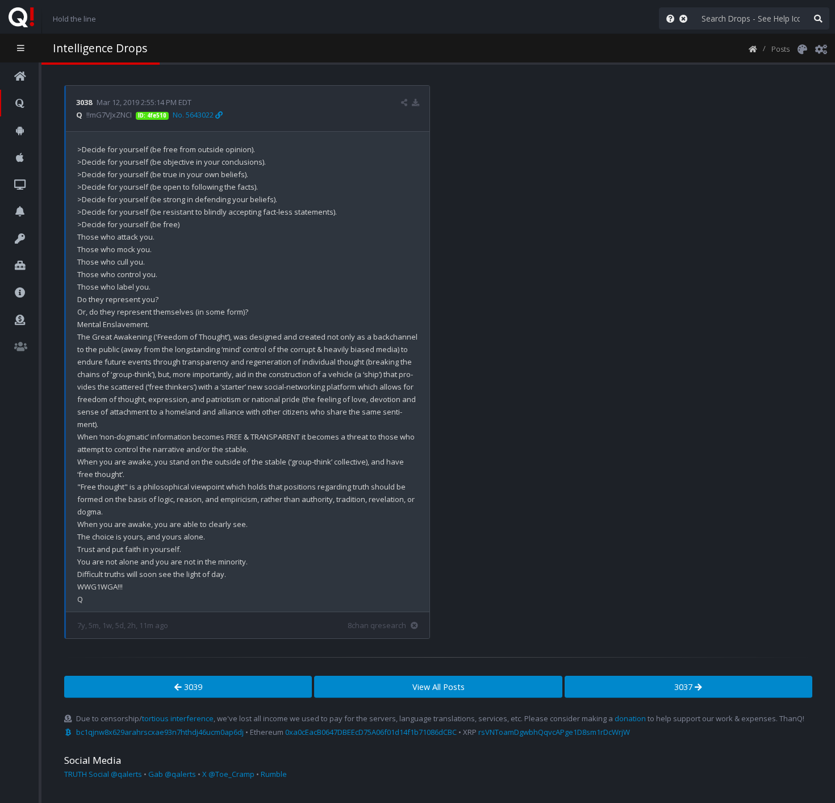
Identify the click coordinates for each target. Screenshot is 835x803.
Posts (780, 49)
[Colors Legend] (802, 48)
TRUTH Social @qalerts (103, 774)
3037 (684, 686)
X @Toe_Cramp (228, 774)
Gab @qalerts (172, 774)
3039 (192, 686)
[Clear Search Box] (686, 18)
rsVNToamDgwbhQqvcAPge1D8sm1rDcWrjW (554, 732)
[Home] (753, 48)
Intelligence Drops (100, 48)
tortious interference (178, 718)
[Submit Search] (818, 18)
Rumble (274, 774)
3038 (84, 102)
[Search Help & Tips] (668, 18)
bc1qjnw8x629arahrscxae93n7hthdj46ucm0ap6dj (160, 732)
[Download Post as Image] (415, 102)
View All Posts (438, 686)
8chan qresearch (377, 625)
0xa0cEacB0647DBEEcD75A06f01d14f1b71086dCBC (371, 732)
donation (630, 718)
